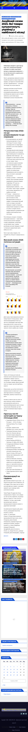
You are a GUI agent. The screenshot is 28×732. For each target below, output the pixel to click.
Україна (3, 42)
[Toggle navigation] (14, 8)
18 (7, 672)
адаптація (21, 36)
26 (10, 675)
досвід (6, 38)
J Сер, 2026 (7, 576)
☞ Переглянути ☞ (6, 694)
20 (14, 672)
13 (14, 669)
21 (17, 672)
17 (4, 672)
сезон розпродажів (18, 40)
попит (8, 40)
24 (4, 675)
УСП (15, 42)
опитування (4, 40)
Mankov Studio (12, 727)
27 (14, 675)
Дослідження (11, 38)
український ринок (10, 42)
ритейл (12, 40)
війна (3, 38)
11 (7, 669)
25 (7, 675)
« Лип (3, 685)
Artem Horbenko (22, 727)
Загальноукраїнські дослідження (8, 18)
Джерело (6, 535)
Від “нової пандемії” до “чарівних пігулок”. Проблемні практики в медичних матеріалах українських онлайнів (13, 556)
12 (10, 669)
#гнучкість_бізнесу (14, 36)
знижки (15, 38)
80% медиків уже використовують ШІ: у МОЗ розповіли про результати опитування (13, 571)
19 (10, 672)
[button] (25, 8)
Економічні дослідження (16, 16)
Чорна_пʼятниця (20, 42)
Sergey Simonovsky (16, 730)
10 (4, 669)
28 (17, 675)
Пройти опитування (7, 645)
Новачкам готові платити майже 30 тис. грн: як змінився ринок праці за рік (13, 585)
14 (17, 669)
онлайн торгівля (21, 38)
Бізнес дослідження (6, 16)
